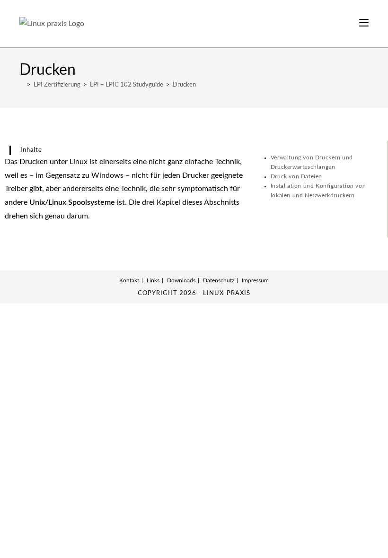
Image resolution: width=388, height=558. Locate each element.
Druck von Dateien (296, 176)
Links (153, 280)
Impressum (255, 280)
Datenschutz (218, 280)
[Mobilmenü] (364, 23)
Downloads (181, 280)
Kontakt (129, 280)
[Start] (21, 85)
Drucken (184, 85)
